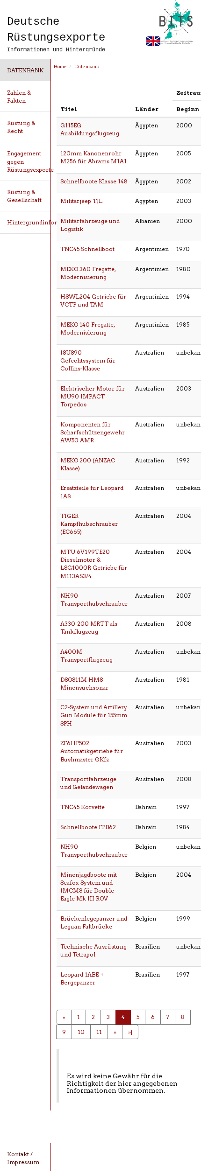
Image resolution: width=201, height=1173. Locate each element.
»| (130, 1031)
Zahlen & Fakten (19, 96)
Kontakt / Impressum (23, 1158)
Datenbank (25, 70)
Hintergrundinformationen (28, 222)
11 (99, 1031)
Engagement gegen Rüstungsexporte (28, 161)
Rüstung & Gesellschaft (24, 196)
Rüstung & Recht (21, 126)
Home (60, 66)
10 (81, 1031)
